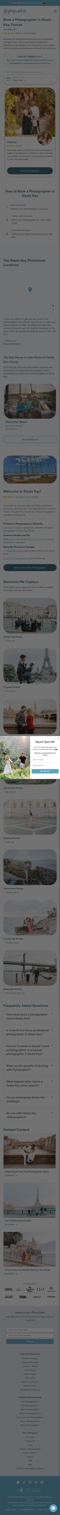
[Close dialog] (57, 738)
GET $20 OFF (45, 771)
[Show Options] (57, 759)
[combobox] (44, 759)
